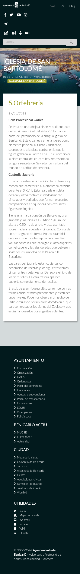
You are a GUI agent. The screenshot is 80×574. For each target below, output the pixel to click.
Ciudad (21, 450)
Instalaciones (24, 403)
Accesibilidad (31, 559)
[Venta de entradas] (27, 33)
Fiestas (21, 475)
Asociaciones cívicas (29, 479)
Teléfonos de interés (29, 488)
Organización (25, 373)
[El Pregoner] (14, 33)
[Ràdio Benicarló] (20, 33)
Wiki (22, 528)
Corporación (24, 368)
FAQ (72, 6)
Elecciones (23, 390)
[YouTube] (19, 15)
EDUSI (21, 408)
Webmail (24, 520)
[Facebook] (5, 15)
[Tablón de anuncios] (6, 33)
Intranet (24, 524)
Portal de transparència (31, 399)
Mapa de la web (29, 515)
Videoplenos (24, 412)
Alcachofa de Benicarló (30, 471)
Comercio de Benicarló (30, 462)
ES (62, 6)
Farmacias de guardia (29, 484)
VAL (52, 6)
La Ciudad (21, 76)
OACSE (21, 377)
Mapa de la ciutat (27, 457)
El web (23, 533)
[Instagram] (25, 15)
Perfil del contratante (29, 386)
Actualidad (23, 441)
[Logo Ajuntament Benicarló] (16, 4)
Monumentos (42, 76)
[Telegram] (6, 24)
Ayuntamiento (29, 361)
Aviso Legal (36, 554)
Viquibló (22, 492)
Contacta (47, 559)
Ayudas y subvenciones (31, 394)
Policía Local (24, 416)
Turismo (21, 466)
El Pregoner (24, 437)
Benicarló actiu (30, 425)
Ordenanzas (24, 381)
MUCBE (22, 432)
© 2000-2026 (23, 550)
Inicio (6, 76)
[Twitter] (11, 15)
